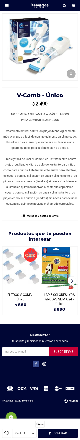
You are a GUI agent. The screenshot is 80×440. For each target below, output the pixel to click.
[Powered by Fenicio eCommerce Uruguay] (71, 400)
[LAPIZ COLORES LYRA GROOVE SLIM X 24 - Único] (59, 268)
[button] (64, 5)
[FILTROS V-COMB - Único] (20, 268)
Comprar (60, 433)
